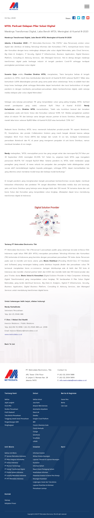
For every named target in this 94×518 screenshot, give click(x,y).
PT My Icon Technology (12, 465)
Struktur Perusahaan (11, 409)
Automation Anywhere (40, 409)
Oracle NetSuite (38, 428)
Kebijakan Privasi (10, 503)
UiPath (35, 441)
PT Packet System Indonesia (14, 472)
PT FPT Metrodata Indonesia (14, 478)
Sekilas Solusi (37, 399)
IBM (34, 422)
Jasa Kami (36, 402)
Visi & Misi (8, 405)
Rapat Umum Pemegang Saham (43, 469)
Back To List (10, 344)
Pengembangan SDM (12, 422)
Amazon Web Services (40, 405)
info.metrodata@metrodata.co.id (72, 380)
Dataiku (35, 415)
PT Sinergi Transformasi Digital (15, 469)
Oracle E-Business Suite (40, 425)
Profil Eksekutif (10, 412)
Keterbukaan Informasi (40, 472)
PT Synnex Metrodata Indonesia (15, 456)
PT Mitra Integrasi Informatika (14, 459)
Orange (35, 431)
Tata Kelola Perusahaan (13, 415)
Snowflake (36, 438)
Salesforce (36, 434)
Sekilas (7, 399)
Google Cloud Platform (40, 418)
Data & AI (36, 412)
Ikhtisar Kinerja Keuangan (41, 456)
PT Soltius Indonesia (11, 462)
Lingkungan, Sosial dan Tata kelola (44, 482)
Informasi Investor (39, 453)
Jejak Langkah (9, 402)
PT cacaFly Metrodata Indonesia (15, 475)
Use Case (64, 405)
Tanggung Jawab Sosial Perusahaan (17, 418)
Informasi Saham (38, 465)
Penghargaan (9, 425)
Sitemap (7, 500)
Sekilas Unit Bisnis (11, 453)
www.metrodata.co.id (13, 334)
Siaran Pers (64, 399)
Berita (63, 402)
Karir (63, 447)
